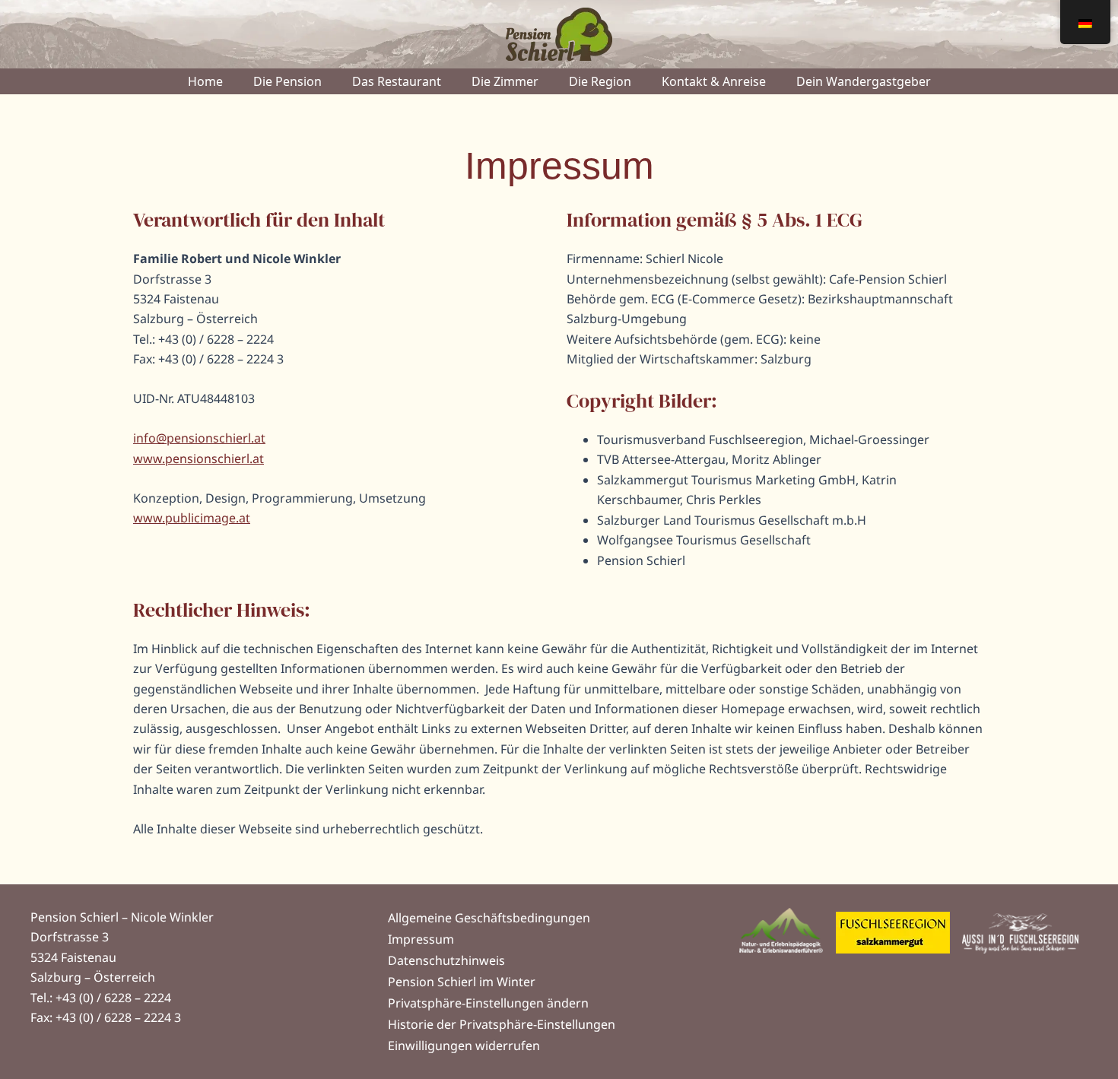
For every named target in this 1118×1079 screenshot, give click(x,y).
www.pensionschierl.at (198, 458)
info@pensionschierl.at (199, 438)
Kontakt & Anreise (714, 81)
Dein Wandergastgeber (863, 81)
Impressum (421, 939)
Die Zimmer (505, 81)
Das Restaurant (396, 81)
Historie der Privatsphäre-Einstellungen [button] (501, 1024)
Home (205, 81)
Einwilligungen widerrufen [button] (464, 1045)
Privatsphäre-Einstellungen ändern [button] (488, 1003)
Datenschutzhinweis (446, 960)
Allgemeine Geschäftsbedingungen (489, 917)
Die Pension (287, 81)
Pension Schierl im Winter (461, 981)
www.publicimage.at (191, 517)
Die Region (600, 81)
